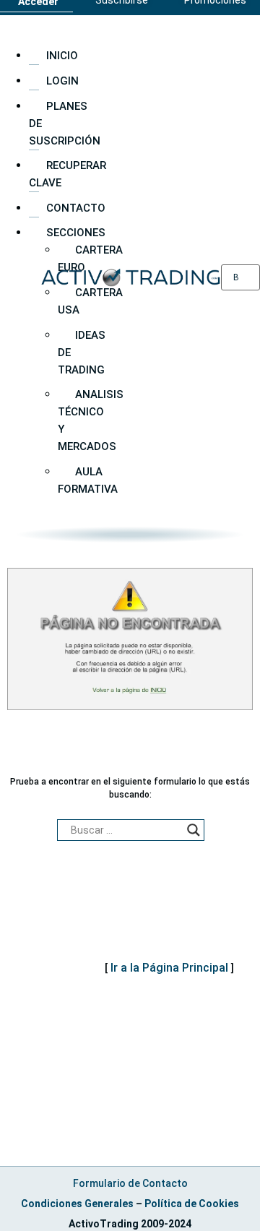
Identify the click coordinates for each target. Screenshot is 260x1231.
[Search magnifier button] (193, 830)
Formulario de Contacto (130, 1183)
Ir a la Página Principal (169, 968)
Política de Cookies (191, 1203)
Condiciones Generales (77, 1203)
